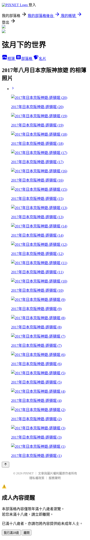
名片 (42, 59)
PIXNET (28, 473)
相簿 (11, 59)
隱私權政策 (36, 478)
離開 (27, 532)
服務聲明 (55, 478)
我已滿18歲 (11, 532)
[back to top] (5, 464)
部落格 (27, 59)
